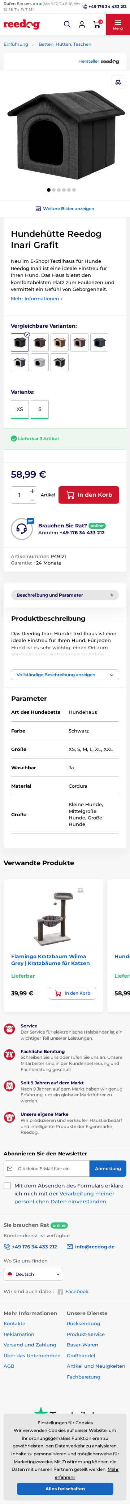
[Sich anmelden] (82, 24)
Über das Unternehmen (32, 1355)
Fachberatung (83, 1377)
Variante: (23, 392)
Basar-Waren (82, 1345)
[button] (67, 24)
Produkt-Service (86, 1334)
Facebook (76, 1291)
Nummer (19, 495)
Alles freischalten (65, 1488)
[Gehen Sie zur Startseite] (22, 24)
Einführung (16, 44)
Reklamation (19, 1334)
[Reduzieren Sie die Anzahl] (32, 499)
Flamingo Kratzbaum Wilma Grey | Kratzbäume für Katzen (50, 959)
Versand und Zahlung (30, 1345)
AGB (9, 1366)
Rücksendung (83, 1323)
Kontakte (14, 1323)
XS (20, 409)
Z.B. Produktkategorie (46, 64)
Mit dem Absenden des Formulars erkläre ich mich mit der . (69, 1193)
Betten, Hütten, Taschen (65, 44)
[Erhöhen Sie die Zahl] (32, 491)
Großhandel (81, 1355)
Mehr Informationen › (36, 298)
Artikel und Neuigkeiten (96, 1366)
